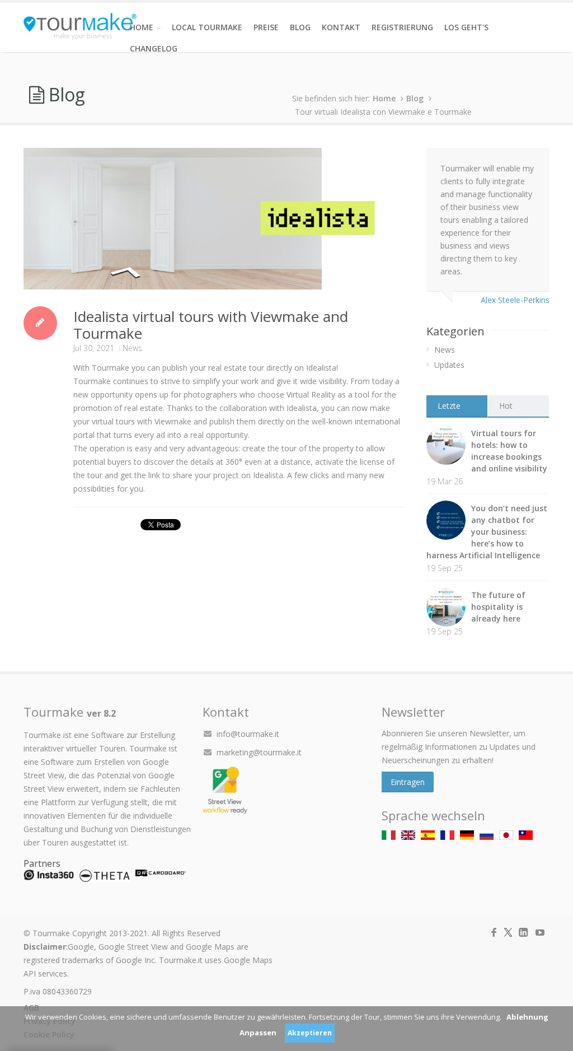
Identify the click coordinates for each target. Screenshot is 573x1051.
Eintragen (408, 782)
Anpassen (257, 1032)
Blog (300, 27)
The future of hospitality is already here (498, 607)
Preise (266, 27)
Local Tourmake (207, 27)
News (132, 348)
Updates (449, 364)
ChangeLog (153, 48)
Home (141, 27)
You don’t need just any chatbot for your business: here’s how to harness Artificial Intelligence (486, 531)
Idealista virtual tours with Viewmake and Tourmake (210, 324)
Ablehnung (527, 1017)
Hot (506, 405)
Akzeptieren (310, 1033)
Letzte (449, 405)
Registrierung (402, 27)
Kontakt (341, 27)
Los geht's (466, 27)
